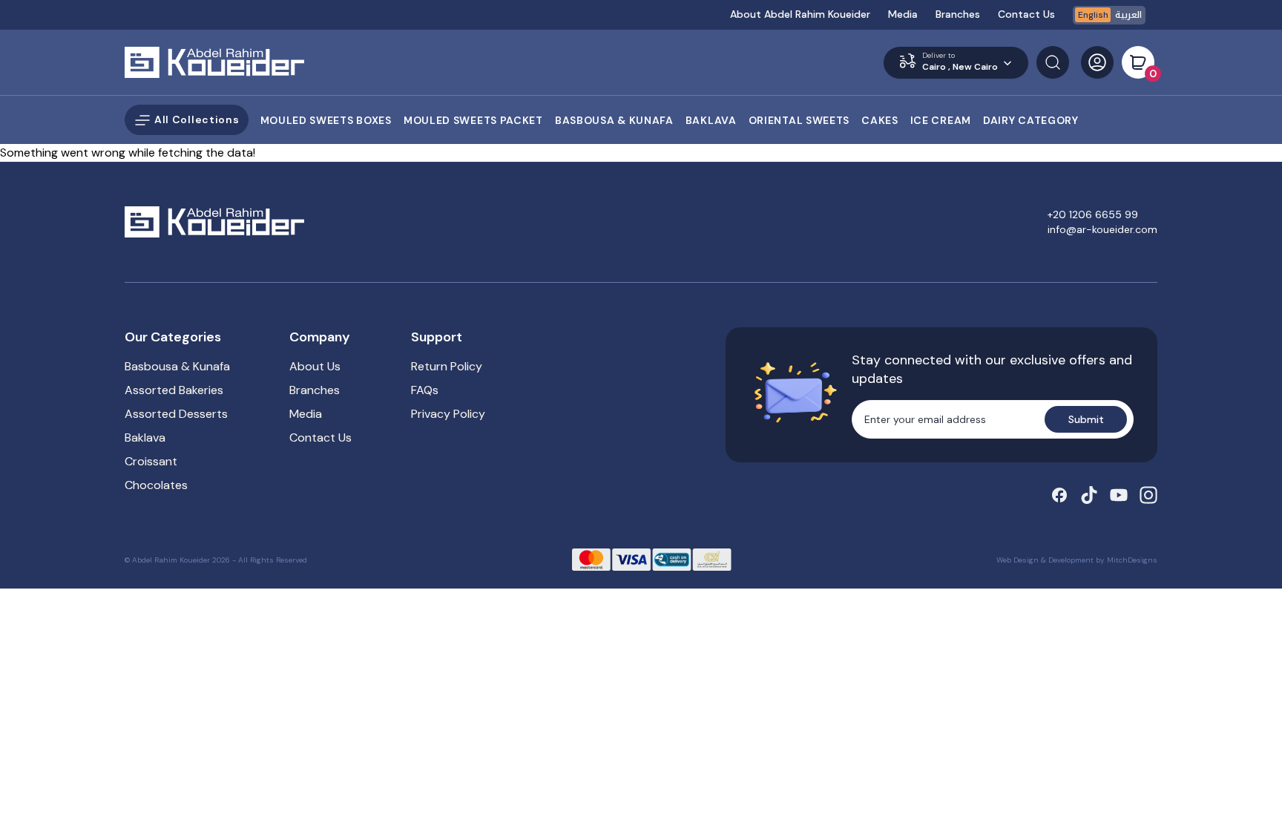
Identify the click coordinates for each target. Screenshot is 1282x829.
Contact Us (1026, 14)
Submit (1086, 419)
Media (903, 14)
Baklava (145, 437)
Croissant (151, 461)
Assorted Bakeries (174, 390)
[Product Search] (1052, 62)
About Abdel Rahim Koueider (800, 14)
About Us (315, 366)
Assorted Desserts (176, 414)
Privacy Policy (448, 414)
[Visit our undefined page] (1059, 495)
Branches (958, 14)
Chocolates (156, 485)
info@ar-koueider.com (1102, 229)
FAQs (424, 390)
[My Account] (1097, 62)
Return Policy (446, 366)
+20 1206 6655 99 (1093, 214)
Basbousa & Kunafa (177, 366)
